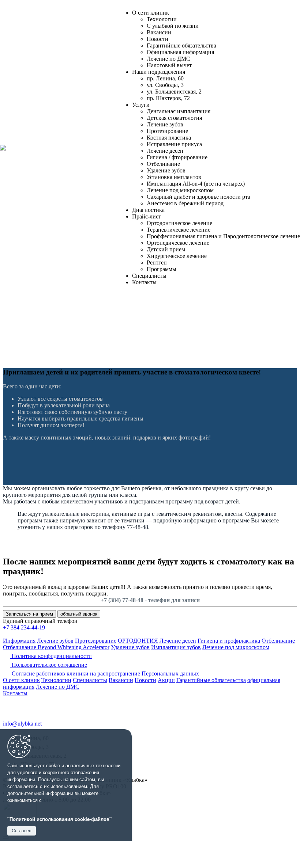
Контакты (144, 282)
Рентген (157, 262)
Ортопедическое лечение (178, 243)
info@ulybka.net (22, 723)
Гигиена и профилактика (229, 641)
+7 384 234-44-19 (24, 627)
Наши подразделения (158, 72)
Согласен (21, 830)
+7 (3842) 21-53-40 (34, 702)
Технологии (162, 19)
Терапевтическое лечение (178, 230)
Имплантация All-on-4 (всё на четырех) (196, 183)
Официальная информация (180, 52)
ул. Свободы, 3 (165, 85)
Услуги (141, 105)
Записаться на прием (29, 614)
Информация (19, 641)
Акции (166, 680)
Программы (161, 269)
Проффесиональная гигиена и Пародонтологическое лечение (223, 236)
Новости (157, 39)
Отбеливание (163, 164)
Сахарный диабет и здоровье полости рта (198, 197)
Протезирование (167, 131)
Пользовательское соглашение (48, 665)
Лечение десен (165, 151)
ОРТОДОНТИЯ (138, 641)
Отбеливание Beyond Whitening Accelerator (56, 647)
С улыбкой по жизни (173, 26)
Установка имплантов (174, 177)
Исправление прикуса (174, 144)
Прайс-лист (146, 216)
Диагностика (148, 210)
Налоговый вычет (169, 65)
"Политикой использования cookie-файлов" (59, 818)
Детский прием (166, 249)
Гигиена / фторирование (177, 157)
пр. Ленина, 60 (165, 78)
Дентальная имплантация (178, 111)
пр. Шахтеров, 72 (168, 98)
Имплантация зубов (176, 647)
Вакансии (159, 32)
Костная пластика (169, 137)
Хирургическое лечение (177, 256)
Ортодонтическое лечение (179, 223)
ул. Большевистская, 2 (174, 91)
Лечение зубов (165, 124)
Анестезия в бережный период (185, 203)
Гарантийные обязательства (181, 45)
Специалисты (149, 276)
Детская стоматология (174, 118)
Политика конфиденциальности (51, 656)
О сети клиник (150, 12)
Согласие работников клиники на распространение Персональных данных (104, 673)
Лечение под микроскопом (180, 190)
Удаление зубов (166, 170)
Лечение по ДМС (168, 59)
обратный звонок (78, 614)
